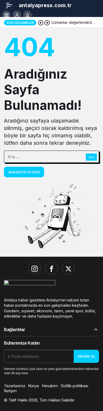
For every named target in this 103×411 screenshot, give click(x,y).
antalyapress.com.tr (45, 5)
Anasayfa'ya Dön (24, 172)
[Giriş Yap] (17, 15)
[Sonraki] (47, 22)
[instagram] (34, 268)
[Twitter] (68, 268)
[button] (6, 15)
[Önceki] (41, 22)
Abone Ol (86, 356)
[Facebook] (51, 268)
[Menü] (9, 5)
